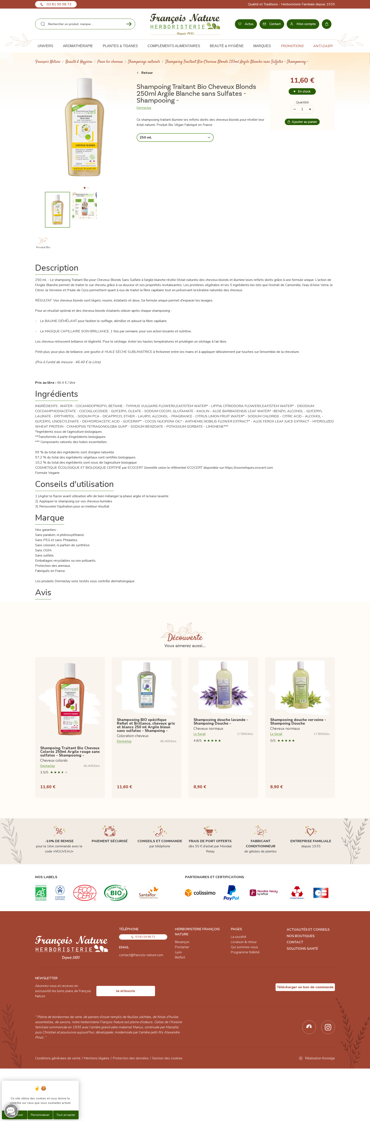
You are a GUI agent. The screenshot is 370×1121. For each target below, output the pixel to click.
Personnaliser (40, 1115)
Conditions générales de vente (58, 1058)
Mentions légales (96, 1058)
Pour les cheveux (110, 62)
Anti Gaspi (322, 46)
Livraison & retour (244, 942)
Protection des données (131, 1058)
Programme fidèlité (245, 952)
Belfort (180, 957)
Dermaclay (144, 107)
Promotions (292, 46)
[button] (84, 188)
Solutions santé (302, 948)
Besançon (182, 942)
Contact (295, 942)
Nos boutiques (301, 936)
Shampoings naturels (144, 62)
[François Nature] (185, 24)
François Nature (47, 62)
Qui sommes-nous (244, 947)
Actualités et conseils (308, 929)
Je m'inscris (125, 991)
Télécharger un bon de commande (305, 987)
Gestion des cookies (167, 1058)
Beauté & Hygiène (79, 62)
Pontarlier (182, 947)
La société (238, 936)
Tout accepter (65, 1115)
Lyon (178, 952)
